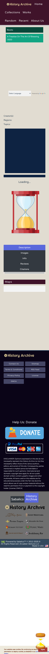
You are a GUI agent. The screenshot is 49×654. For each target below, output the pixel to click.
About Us (37, 20)
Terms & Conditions (13, 370)
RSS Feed (35, 370)
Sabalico (17, 499)
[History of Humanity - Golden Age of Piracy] (14, 533)
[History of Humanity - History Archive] (24, 507)
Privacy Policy (14, 376)
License (35, 376)
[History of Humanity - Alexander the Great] (34, 521)
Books (10, 30)
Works (27, 12)
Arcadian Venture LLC (29, 544)
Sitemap (35, 364)
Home (39, 4)
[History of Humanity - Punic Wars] (34, 527)
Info (24, 258)
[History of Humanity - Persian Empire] (14, 521)
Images (24, 253)
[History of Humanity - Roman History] (14, 527)
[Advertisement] (24, 66)
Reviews (24, 263)
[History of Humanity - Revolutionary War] (34, 533)
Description (24, 247)
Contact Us (14, 364)
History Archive (31, 497)
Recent (24, 20)
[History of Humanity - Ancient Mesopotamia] (34, 515)
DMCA (14, 381)
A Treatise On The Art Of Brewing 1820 (23, 38)
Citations (24, 269)
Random (10, 20)
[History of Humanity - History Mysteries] (14, 515)
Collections (12, 12)
